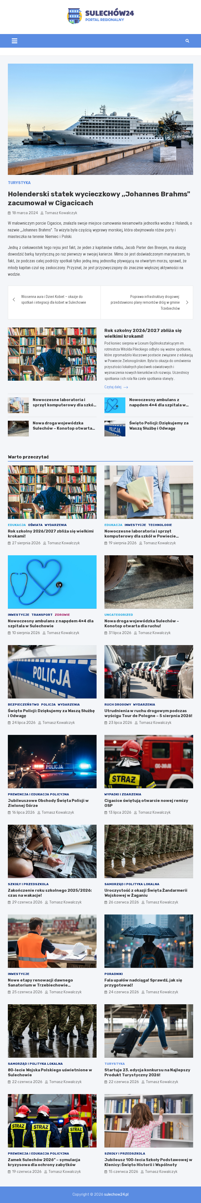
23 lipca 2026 (120, 722)
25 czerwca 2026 (27, 992)
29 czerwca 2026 (27, 902)
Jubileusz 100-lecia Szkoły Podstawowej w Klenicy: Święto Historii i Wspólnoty (148, 1162)
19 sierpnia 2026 (123, 543)
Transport (42, 615)
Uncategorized (118, 615)
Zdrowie (62, 615)
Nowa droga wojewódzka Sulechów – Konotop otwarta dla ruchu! (62, 428)
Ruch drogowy (117, 704)
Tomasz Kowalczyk (61, 213)
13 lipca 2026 (120, 812)
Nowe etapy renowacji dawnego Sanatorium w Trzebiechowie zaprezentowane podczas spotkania (45, 985)
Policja (48, 704)
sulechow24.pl (116, 1194)
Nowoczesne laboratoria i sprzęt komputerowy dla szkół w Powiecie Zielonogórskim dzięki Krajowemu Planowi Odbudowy (147, 539)
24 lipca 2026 (24, 722)
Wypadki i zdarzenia (122, 794)
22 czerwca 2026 (27, 1082)
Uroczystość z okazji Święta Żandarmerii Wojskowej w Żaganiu (145, 893)
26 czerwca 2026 (124, 902)
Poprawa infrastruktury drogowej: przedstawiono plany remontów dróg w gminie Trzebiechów (145, 303)
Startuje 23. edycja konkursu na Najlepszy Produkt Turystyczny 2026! (147, 1073)
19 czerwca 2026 (27, 1171)
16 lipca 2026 (23, 812)
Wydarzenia (56, 525)
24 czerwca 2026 (124, 992)
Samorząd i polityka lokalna (131, 884)
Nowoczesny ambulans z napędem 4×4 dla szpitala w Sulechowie (157, 404)
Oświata (35, 525)
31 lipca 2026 (120, 633)
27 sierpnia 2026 (26, 543)
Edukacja (17, 525)
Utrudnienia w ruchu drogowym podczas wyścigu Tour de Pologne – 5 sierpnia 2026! (148, 713)
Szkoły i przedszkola (28, 884)
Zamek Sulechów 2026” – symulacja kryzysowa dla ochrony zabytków (44, 1162)
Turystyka (19, 183)
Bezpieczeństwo (23, 704)
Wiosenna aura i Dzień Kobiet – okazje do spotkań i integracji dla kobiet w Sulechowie (53, 299)
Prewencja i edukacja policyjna (38, 794)
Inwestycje (135, 525)
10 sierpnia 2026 (26, 633)
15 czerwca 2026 (123, 1171)
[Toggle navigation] (14, 41)
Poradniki (113, 974)
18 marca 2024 (25, 213)
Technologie (160, 525)
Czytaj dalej (113, 387)
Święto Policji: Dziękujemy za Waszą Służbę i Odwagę (158, 426)
